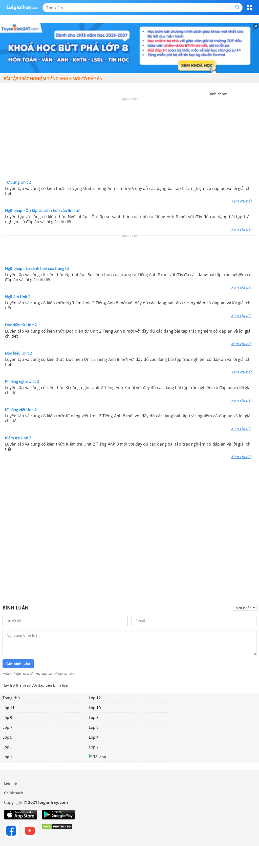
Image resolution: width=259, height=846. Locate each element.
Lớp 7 (7, 727)
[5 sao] (255, 93)
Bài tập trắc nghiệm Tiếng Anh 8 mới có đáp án (53, 78)
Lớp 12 (95, 697)
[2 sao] (237, 93)
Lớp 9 (7, 717)
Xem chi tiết (241, 200)
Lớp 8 (94, 717)
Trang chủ (11, 697)
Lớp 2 (94, 746)
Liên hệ (10, 783)
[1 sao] (231, 93)
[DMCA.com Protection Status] (56, 831)
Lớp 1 (7, 756)
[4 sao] (249, 93)
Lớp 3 (7, 746)
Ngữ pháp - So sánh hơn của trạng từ (37, 268)
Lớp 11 (9, 707)
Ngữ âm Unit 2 (18, 296)
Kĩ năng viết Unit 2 (21, 409)
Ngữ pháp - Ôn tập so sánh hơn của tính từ (42, 210)
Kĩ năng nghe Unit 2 (22, 381)
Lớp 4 (94, 737)
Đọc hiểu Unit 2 (18, 353)
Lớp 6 (94, 727)
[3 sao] (243, 93)
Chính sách (13, 792)
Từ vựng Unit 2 (18, 182)
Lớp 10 (95, 707)
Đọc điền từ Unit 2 (21, 324)
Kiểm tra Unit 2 (18, 437)
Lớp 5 (7, 737)
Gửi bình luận (18, 664)
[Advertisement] (129, 140)
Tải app (99, 756)
